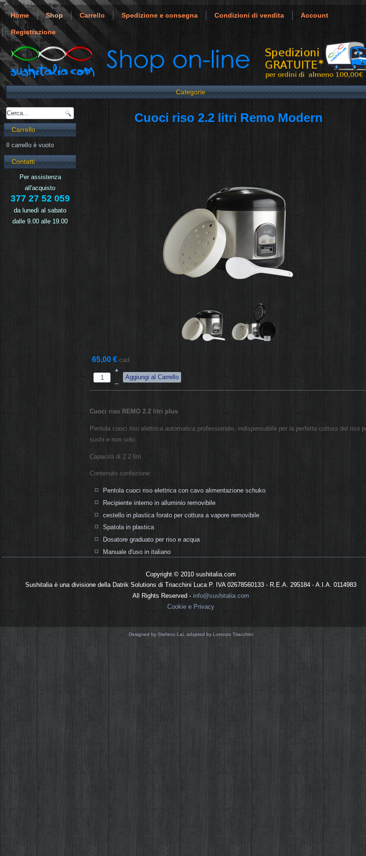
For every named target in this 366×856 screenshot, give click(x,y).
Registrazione (33, 32)
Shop (54, 15)
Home (19, 15)
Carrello (92, 15)
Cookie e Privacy (190, 606)
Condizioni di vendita (249, 15)
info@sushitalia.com (221, 595)
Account (314, 15)
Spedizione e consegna (160, 15)
